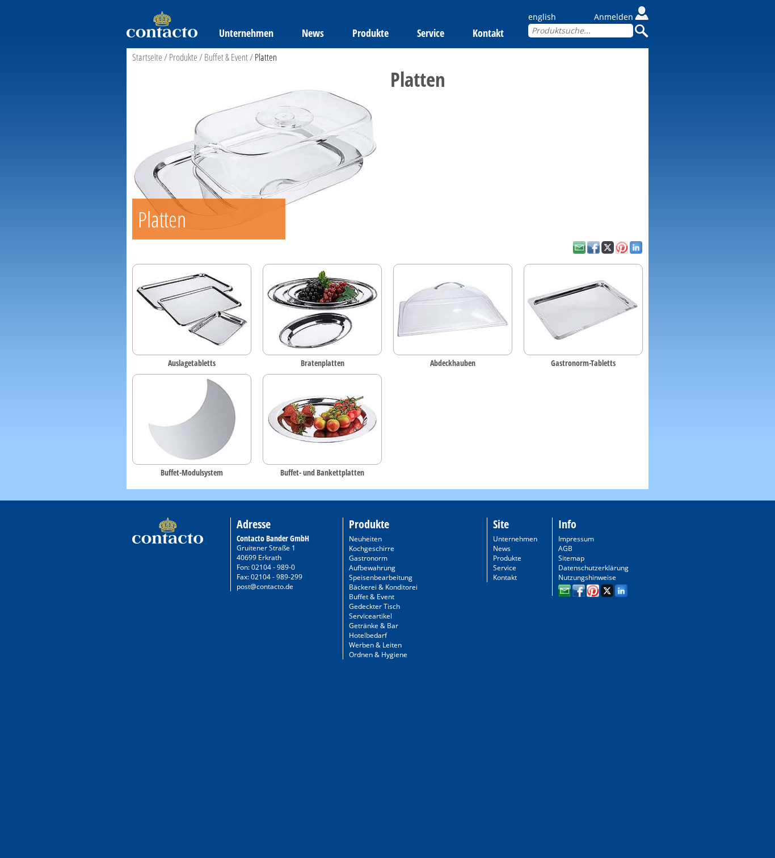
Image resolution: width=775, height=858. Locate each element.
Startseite (147, 57)
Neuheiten (365, 539)
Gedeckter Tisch (374, 606)
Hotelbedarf (368, 635)
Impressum (576, 539)
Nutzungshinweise (587, 577)
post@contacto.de (265, 586)
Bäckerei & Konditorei (383, 587)
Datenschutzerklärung (593, 568)
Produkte (370, 33)
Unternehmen (246, 33)
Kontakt (488, 33)
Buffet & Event (226, 57)
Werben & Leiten (375, 645)
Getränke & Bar (373, 625)
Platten (266, 57)
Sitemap (571, 558)
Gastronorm (368, 558)
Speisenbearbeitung (380, 577)
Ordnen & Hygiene (378, 654)
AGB (565, 548)
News (313, 33)
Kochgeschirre (371, 548)
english (542, 16)
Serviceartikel (370, 616)
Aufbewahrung (372, 568)
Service (430, 33)
